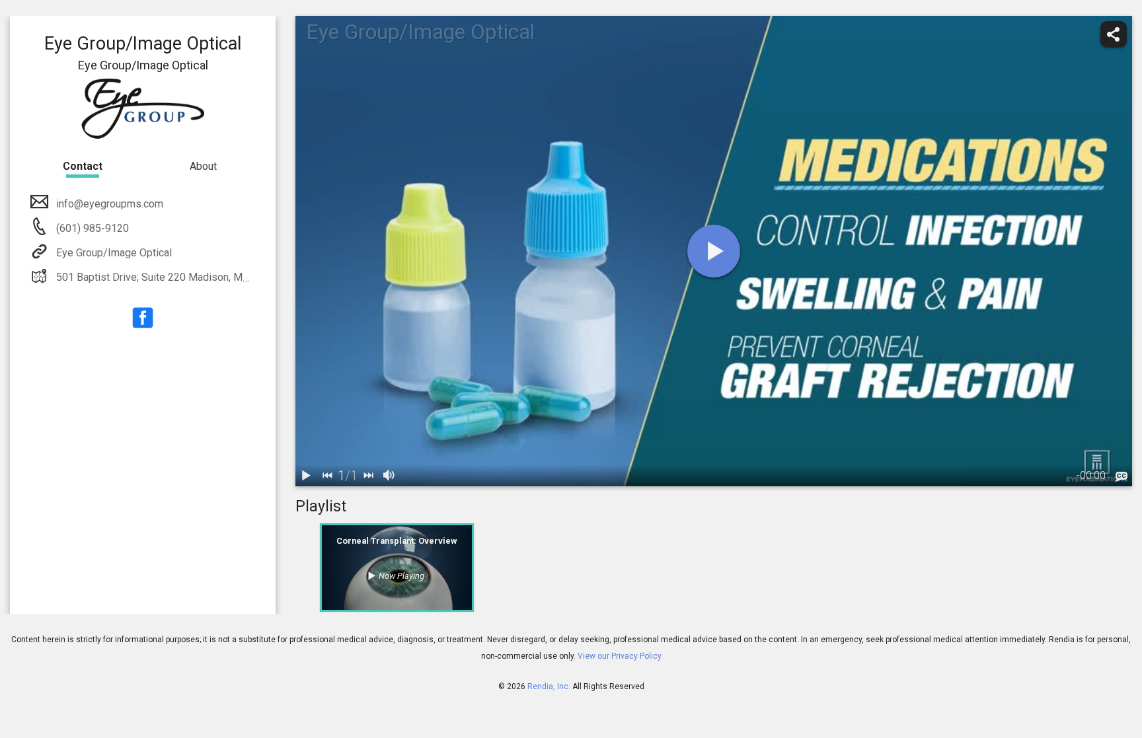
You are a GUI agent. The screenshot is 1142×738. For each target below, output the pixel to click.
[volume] (389, 475)
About (203, 166)
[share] (1113, 34)
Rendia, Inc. (548, 686)
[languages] (1121, 477)
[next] (368, 475)
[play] (713, 251)
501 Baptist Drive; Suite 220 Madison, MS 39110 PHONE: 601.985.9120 (221, 277)
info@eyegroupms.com (109, 204)
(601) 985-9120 (91, 228)
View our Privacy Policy (620, 656)
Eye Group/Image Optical (114, 252)
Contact (82, 166)
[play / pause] (306, 475)
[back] (327, 475)
